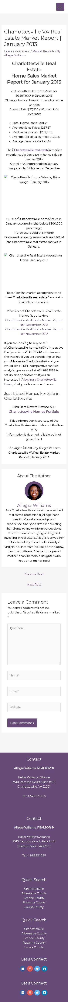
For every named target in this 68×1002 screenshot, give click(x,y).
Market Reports (43, 51)
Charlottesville (34, 888)
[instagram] (30, 969)
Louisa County (34, 907)
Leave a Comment (17, 51)
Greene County (34, 898)
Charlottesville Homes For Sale (34, 411)
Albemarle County (34, 893)
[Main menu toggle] (60, 7)
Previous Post (34, 574)
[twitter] (37, 969)
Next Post (34, 584)
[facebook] (23, 969)
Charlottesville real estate (31, 150)
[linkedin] (45, 969)
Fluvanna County (34, 902)
